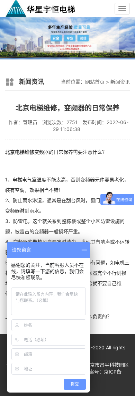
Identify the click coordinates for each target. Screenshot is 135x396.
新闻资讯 (120, 82)
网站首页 (95, 82)
